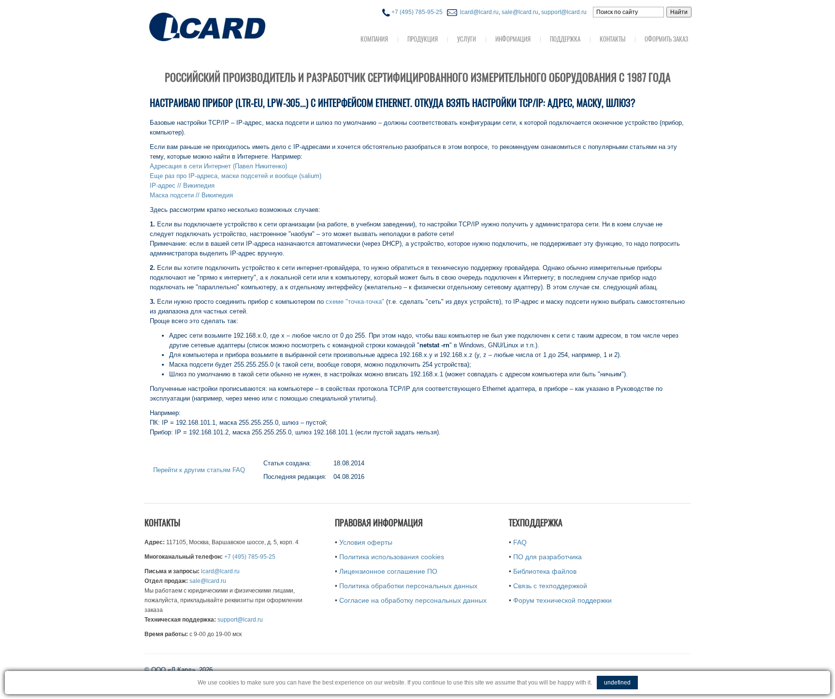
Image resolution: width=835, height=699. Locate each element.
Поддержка (565, 39)
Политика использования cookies (391, 557)
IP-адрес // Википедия (182, 185)
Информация (513, 39)
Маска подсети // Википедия (191, 195)
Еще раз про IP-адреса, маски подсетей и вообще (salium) (235, 175)
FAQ (520, 542)
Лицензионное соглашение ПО (388, 571)
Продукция (422, 39)
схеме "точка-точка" (355, 301)
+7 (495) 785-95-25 (416, 12)
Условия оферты (365, 542)
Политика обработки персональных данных (408, 586)
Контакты (612, 39)
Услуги (466, 39)
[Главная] (226, 26)
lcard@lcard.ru (478, 12)
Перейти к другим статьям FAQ (199, 470)
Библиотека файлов (544, 571)
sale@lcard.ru (520, 12)
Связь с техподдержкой (550, 586)
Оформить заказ (666, 39)
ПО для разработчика (547, 557)
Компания (374, 39)
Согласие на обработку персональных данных (413, 600)
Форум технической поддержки (562, 600)
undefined (617, 682)
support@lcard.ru (564, 12)
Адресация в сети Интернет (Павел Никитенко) (218, 166)
